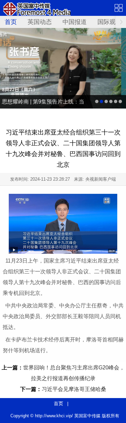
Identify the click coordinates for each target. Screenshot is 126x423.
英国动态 (40, 22)
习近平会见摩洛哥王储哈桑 (74, 389)
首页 (11, 22)
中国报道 (74, 22)
